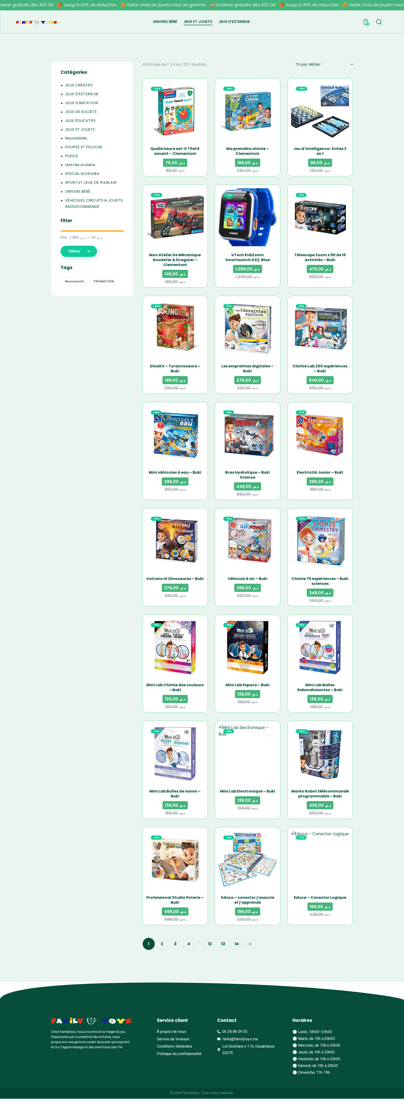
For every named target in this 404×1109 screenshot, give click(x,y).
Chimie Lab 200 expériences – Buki (319, 368)
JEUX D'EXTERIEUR (81, 94)
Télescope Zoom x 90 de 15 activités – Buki (320, 257)
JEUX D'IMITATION (81, 103)
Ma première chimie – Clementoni (247, 151)
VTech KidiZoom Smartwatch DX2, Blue (247, 257)
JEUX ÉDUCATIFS (80, 120)
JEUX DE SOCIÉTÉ (81, 111)
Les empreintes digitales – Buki (247, 368)
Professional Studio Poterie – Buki (175, 900)
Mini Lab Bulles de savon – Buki (175, 794)
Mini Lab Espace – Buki (248, 684)
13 (223, 944)
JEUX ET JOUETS (80, 129)
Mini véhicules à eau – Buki (175, 472)
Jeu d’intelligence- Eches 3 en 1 (319, 151)
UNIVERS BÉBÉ (77, 191)
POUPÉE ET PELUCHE (83, 147)
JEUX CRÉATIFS (79, 85)
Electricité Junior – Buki (320, 472)
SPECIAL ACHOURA (82, 173)
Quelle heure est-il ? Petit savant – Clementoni (175, 151)
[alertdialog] (202, 5)
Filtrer (74, 251)
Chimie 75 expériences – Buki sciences (320, 581)
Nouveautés (76, 138)
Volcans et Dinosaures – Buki (175, 578)
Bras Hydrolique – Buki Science (247, 475)
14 (236, 944)
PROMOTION (104, 281)
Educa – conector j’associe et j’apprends (247, 900)
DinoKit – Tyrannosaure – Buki (175, 368)
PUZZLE (71, 156)
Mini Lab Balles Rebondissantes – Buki (320, 687)
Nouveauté (74, 281)
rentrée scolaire (80, 164)
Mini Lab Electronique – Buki (247, 791)
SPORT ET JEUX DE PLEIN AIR (90, 182)
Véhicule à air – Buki (247, 578)
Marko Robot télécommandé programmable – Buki (320, 794)
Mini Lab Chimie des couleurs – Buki (175, 687)
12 (210, 944)
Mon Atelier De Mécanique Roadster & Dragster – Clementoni (175, 259)
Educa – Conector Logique (320, 897)
